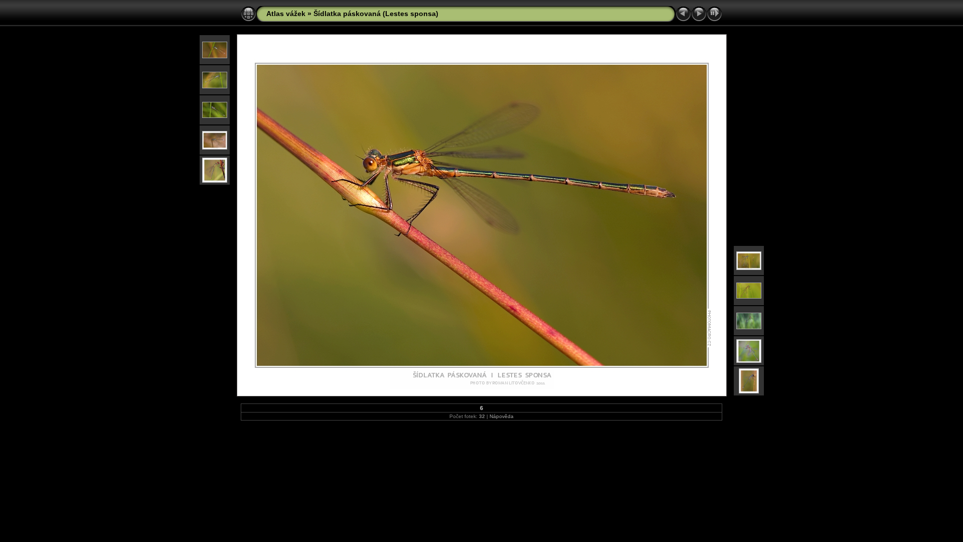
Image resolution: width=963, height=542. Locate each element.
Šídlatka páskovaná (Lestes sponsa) (375, 14)
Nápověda (502, 416)
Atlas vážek (285, 14)
